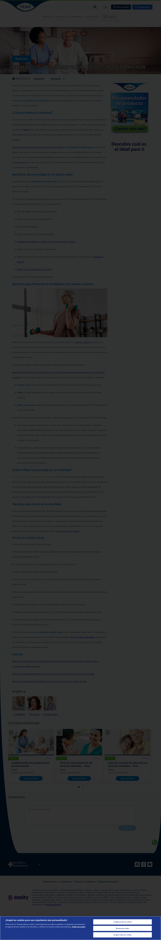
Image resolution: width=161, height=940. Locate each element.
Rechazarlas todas (122, 928)
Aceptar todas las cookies (122, 935)
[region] (80, 928)
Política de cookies (78, 927)
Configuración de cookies (122, 922)
